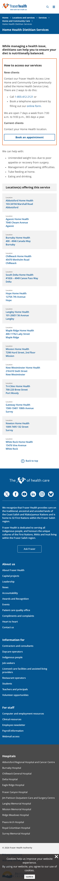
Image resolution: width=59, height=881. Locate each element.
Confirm (29, 876)
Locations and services (23, 17)
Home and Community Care (16, 21)
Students (7, 683)
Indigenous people (12, 657)
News (5, 587)
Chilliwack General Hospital (17, 773)
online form (34, 106)
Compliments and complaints (18, 615)
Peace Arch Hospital (13, 822)
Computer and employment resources (23, 713)
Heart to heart (10, 621)
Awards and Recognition (15, 598)
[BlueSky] (51, 494)
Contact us (8, 627)
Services (43, 17)
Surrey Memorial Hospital (16, 833)
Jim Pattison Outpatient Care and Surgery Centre (28, 797)
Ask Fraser (29, 548)
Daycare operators (12, 651)
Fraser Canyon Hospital (14, 792)
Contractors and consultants (17, 645)
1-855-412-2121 (24, 96)
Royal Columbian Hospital (16, 827)
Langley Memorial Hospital (16, 803)
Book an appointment (29, 137)
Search (47, 7)
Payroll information (12, 730)
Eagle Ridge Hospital (13, 785)
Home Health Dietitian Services (17, 24)
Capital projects (10, 575)
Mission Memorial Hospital (16, 809)
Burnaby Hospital (11, 767)
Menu (54, 7)
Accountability (10, 593)
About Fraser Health (13, 570)
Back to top (32, 460)
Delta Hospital (10, 779)
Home (5, 17)
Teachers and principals (15, 689)
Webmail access (10, 736)
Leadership (8, 581)
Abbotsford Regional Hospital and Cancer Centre (28, 762)
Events (6, 604)
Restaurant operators (14, 677)
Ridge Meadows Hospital (15, 815)
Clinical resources (11, 719)
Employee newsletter (13, 725)
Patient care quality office (16, 610)
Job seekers (8, 663)
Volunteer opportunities (15, 695)
